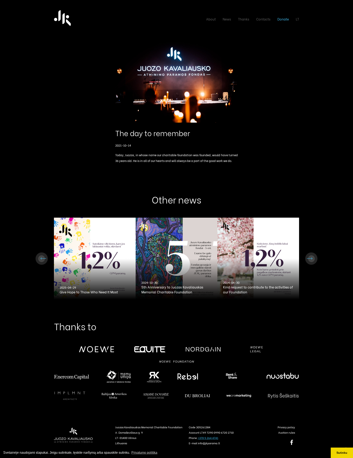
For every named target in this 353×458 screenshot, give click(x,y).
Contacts (263, 19)
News (227, 19)
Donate (283, 19)
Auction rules (286, 432)
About (211, 19)
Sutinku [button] (341, 452)
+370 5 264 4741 (208, 438)
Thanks (243, 19)
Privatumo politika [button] (144, 452)
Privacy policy (286, 427)
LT (297, 19)
